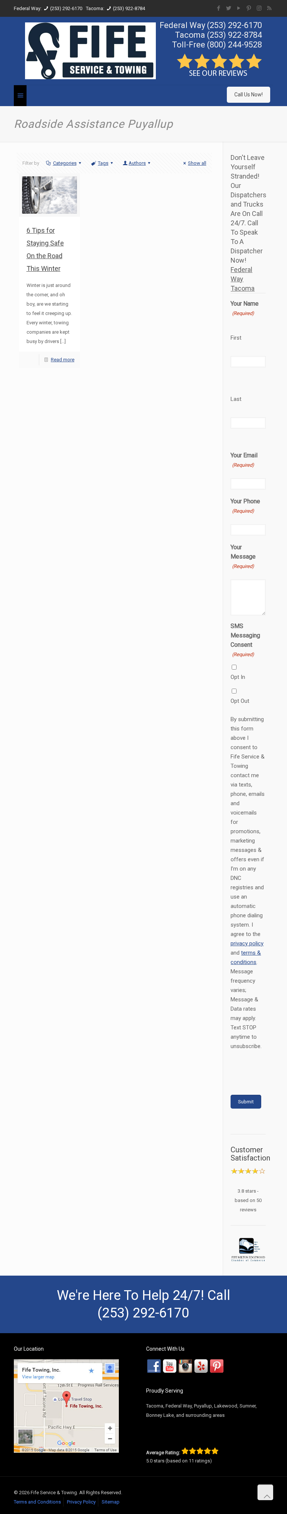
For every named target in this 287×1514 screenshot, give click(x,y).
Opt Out (240, 701)
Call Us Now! (248, 95)
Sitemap (111, 1502)
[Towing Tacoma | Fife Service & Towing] (90, 51)
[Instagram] (259, 8)
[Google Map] (66, 1451)
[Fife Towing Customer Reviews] (219, 75)
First (236, 337)
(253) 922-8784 (129, 8)
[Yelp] (201, 1366)
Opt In (238, 677)
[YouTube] (239, 8)
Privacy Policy (81, 1502)
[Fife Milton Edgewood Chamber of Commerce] (248, 1250)
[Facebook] (219, 8)
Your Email (244, 460)
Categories (65, 163)
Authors (137, 163)
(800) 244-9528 (234, 44)
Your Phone (245, 506)
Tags (103, 163)
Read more (62, 359)
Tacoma (242, 288)
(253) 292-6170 (66, 8)
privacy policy (247, 943)
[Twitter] (229, 8)
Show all (197, 163)
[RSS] (269, 8)
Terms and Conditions (37, 1502)
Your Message (243, 556)
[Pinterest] (249, 8)
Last (236, 399)
